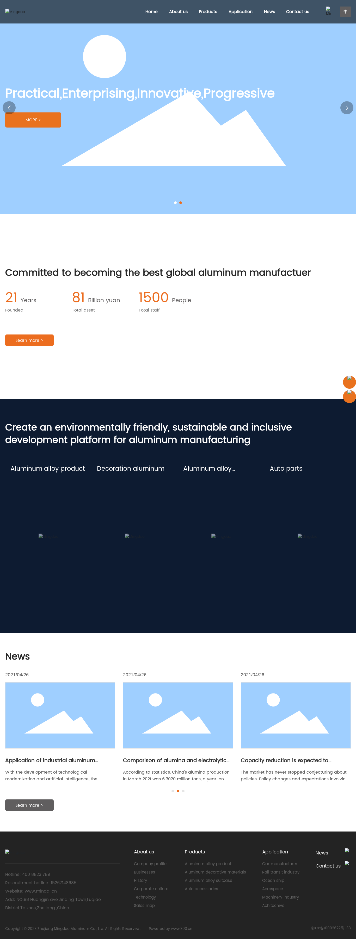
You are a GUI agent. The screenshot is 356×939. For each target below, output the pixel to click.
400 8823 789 (36, 874)
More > (27, 546)
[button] (175, 202)
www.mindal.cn (41, 891)
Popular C (194, 503)
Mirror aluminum (29, 512)
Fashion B (194, 495)
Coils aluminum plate (34, 503)
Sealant (278, 503)
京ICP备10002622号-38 (331, 928)
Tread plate (23, 521)
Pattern (105, 512)
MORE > (33, 120)
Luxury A (192, 486)
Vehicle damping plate (296, 512)
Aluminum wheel (289, 486)
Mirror (103, 495)
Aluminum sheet (28, 495)
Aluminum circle (28, 530)
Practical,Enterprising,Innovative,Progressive (57, 93)
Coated (105, 486)
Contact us (328, 866)
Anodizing (108, 503)
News (322, 853)
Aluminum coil (26, 486)
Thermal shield (286, 495)
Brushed (106, 521)
